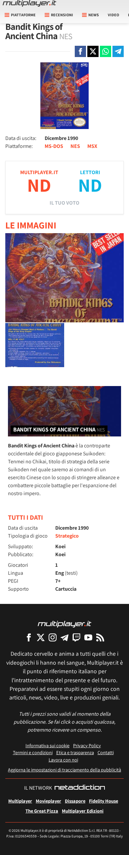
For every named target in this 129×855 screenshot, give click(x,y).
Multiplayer (20, 801)
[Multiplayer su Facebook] (29, 637)
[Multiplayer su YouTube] (88, 637)
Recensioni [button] (62, 14)
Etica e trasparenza (75, 752)
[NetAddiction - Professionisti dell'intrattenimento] (80, 788)
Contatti (106, 752)
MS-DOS (54, 146)
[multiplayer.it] (64, 623)
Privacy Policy (87, 745)
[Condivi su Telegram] (118, 51)
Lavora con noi (63, 759)
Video (113, 14)
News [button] (93, 14)
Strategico (67, 535)
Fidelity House (103, 801)
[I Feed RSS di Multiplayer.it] (100, 637)
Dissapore (75, 801)
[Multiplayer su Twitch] (76, 637)
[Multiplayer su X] (41, 637)
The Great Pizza (41, 811)
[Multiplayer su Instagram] (53, 637)
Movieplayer (48, 801)
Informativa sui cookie (47, 745)
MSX (92, 146)
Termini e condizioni (33, 752)
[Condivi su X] (93, 51)
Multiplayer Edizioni (83, 811)
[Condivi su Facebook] (80, 51)
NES (75, 146)
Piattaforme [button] (23, 14)
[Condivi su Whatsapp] (105, 51)
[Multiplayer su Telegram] (64, 637)
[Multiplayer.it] (29, 3)
